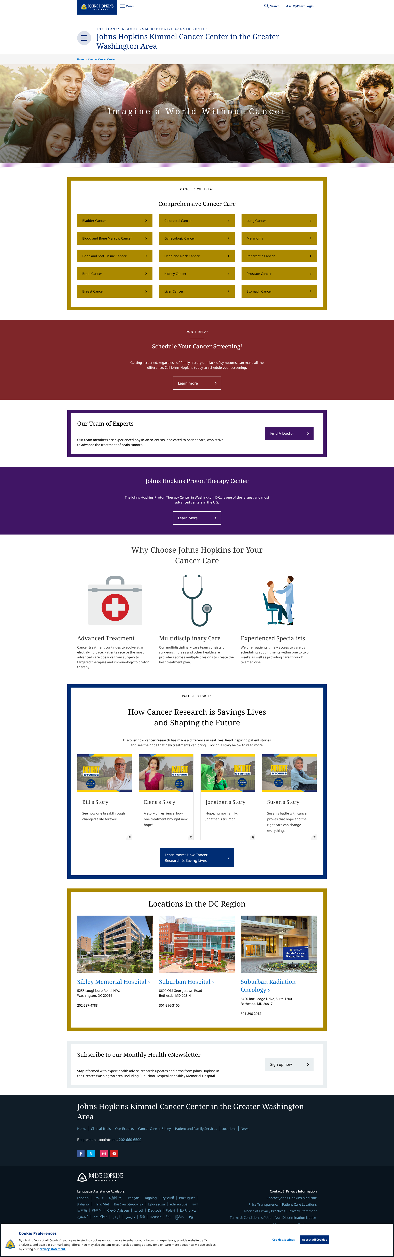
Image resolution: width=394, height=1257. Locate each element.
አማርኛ (99, 1198)
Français (133, 1198)
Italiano (83, 1204)
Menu (127, 8)
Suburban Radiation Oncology (268, 985)
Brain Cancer (92, 273)
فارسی (130, 1217)
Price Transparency (263, 1204)
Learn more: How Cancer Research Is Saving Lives (186, 857)
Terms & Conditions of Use (250, 1217)
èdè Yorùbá (179, 1204)
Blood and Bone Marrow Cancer (107, 238)
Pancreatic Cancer (261, 256)
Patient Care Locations (299, 1204)
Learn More (188, 517)
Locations (228, 1128)
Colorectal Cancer (178, 220)
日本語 (82, 1210)
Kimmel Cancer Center (101, 59)
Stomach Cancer (259, 291)
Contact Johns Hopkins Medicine (292, 1198)
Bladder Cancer (94, 220)
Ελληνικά (188, 1210)
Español (83, 1198)
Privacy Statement (303, 1211)
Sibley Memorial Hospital (112, 981)
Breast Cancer (93, 291)
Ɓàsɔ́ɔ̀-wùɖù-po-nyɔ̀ (128, 1204)
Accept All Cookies (314, 1239)
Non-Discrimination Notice (295, 1217)
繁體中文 (115, 1198)
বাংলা (195, 1204)
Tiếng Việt (101, 1204)
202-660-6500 (130, 1139)
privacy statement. (52, 1249)
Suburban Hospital (185, 981)
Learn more (188, 383)
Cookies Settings (283, 1239)
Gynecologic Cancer (179, 238)
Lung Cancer (256, 220)
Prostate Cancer (259, 273)
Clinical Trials (101, 1128)
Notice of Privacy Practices (264, 1211)
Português (187, 1198)
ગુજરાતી (82, 1217)
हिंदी (142, 1216)
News (245, 1128)
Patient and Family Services (196, 1128)
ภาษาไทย (100, 1217)
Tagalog (150, 1198)
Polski (170, 1210)
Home (80, 59)
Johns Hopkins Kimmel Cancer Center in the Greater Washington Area (187, 41)
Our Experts (124, 1128)
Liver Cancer (173, 291)
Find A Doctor (282, 433)
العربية (138, 1210)
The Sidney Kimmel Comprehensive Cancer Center (152, 29)
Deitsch (155, 1217)
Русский (168, 1197)
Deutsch (154, 1210)
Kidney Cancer (175, 273)
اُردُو (116, 1217)
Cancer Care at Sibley (154, 1128)
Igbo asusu (156, 1204)
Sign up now (281, 1064)
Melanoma (255, 238)
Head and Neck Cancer (182, 256)
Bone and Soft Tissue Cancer (104, 256)
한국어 (97, 1210)
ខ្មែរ (168, 1217)
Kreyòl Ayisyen (118, 1210)
